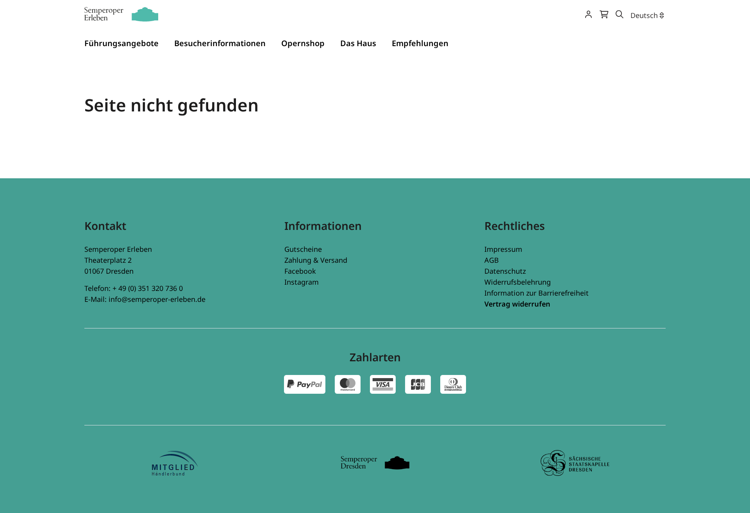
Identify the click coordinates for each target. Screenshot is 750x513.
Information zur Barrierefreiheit (536, 293)
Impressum (503, 249)
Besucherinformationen (220, 43)
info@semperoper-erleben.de (157, 299)
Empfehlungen (420, 43)
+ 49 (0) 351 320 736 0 (147, 288)
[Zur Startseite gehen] (121, 14)
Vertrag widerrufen (517, 304)
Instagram (301, 282)
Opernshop (303, 43)
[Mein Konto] (588, 15)
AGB (491, 260)
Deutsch (644, 15)
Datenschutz (505, 271)
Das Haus (358, 43)
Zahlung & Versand (315, 260)
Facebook (300, 271)
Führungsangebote (121, 43)
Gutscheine (303, 249)
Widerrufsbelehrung (517, 282)
